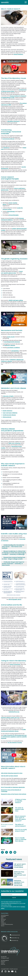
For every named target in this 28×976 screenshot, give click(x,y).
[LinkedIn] (9, 971)
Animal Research (5, 915)
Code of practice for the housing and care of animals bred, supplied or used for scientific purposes (14, 737)
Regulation (3, 916)
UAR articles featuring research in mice (11, 773)
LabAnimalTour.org (14, 712)
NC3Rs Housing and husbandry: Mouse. (13, 730)
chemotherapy (11, 211)
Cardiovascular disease (9, 415)
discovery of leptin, (8, 396)
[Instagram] (5, 971)
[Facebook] (2, 971)
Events (2, 921)
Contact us (3, 923)
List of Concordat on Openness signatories (13, 787)
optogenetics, (15, 350)
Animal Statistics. (18, 54)
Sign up (2, 925)
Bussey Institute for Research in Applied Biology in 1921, (13, 96)
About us (3, 920)
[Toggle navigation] (25, 2)
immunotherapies (14, 215)
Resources (3, 919)
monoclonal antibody (8, 139)
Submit (14, 897)
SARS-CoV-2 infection (14, 443)
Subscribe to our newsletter (12, 891)
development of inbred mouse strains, (14, 90)
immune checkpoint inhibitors (12, 219)
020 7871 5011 (3, 956)
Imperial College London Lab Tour (10, 717)
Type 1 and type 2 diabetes (10, 413)
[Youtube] (12, 971)
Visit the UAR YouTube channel (9, 776)
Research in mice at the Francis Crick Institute (13, 794)
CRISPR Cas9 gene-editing (15, 300)
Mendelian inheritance (13, 121)
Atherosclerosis (7, 417)
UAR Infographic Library (15, 599)
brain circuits (10, 337)
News (2, 917)
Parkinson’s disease (9, 345)
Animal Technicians (15, 664)
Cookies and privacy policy (7, 924)
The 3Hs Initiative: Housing (14, 742)
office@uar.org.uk (5, 958)
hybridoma (6, 147)
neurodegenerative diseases (12, 342)
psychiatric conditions (13, 347)
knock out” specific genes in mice (12, 272)
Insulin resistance (7, 410)
